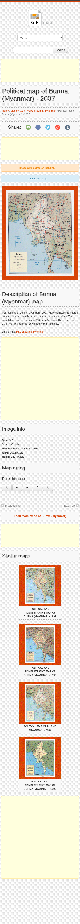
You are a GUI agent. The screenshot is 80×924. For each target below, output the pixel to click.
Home (5, 110)
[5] (48, 488)
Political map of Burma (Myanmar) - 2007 (40, 728)
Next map (69, 505)
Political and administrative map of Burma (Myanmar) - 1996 (40, 671)
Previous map (13, 505)
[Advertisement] (40, 70)
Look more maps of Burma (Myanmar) (40, 516)
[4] (37, 488)
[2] (17, 488)
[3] (27, 488)
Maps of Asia (18, 110)
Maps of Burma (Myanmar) (41, 110)
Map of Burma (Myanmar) (30, 331)
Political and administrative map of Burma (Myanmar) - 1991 (40, 613)
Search (60, 50)
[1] (7, 488)
